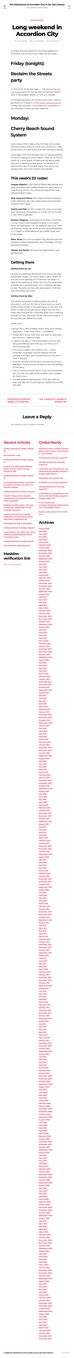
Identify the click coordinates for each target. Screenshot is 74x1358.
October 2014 (44, 917)
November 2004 (45, 1243)
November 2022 (45, 652)
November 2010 (45, 1046)
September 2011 (45, 1019)
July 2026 (43, 531)
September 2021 (45, 690)
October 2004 (44, 1246)
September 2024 (45, 592)
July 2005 (43, 1221)
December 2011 (45, 1010)
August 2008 (44, 1120)
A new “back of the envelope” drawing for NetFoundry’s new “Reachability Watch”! (54, 505)
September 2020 (45, 723)
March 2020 (43, 739)
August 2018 (44, 791)
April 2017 (43, 835)
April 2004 (43, 1262)
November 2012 (45, 980)
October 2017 (44, 819)
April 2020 (43, 737)
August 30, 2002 (38, 41)
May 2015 (42, 898)
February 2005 (45, 1235)
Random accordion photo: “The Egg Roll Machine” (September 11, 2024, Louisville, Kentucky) (18, 507)
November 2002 (45, 1306)
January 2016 (44, 876)
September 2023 (45, 624)
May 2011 (42, 1029)
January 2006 (44, 1205)
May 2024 (43, 603)
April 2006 (43, 1196)
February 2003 (45, 1298)
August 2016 (44, 857)
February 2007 (45, 1169)
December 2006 (45, 1175)
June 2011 (42, 1027)
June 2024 (43, 600)
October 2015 (44, 884)
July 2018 (42, 794)
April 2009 (43, 1098)
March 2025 (43, 575)
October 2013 (44, 950)
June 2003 (43, 1287)
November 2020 (45, 717)
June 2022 (43, 665)
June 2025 (43, 567)
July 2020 (43, 728)
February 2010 (44, 1071)
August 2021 (44, 693)
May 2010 (42, 1062)
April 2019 (43, 769)
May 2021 (42, 701)
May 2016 (42, 865)
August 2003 (44, 1281)
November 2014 (45, 915)
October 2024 (44, 589)
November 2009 (45, 1079)
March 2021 (43, 707)
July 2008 (43, 1123)
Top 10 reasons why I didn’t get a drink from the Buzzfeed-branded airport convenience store (19, 534)
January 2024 (44, 613)
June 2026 (43, 534)
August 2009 (44, 1087)
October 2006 (44, 1180)
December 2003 (45, 1270)
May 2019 (42, 767)
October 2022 (44, 655)
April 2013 (43, 967)
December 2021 (45, 682)
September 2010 (45, 1051)
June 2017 (43, 830)
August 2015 (44, 890)
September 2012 (45, 986)
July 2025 (43, 564)
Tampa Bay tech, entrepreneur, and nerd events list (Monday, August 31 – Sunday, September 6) (54, 471)
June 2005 (43, 1224)
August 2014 (44, 923)
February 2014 (44, 939)
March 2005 (43, 1232)
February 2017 (44, 841)
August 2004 (44, 1251)
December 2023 (45, 616)
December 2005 (45, 1207)
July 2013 (42, 958)
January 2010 (44, 1073)
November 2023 (45, 619)
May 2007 (43, 1161)
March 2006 (43, 1199)
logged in (25, 424)
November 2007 (45, 1144)
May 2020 (43, 734)
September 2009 (45, 1084)
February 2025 (45, 578)
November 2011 (45, 1013)
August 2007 (44, 1153)
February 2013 (44, 972)
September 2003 (45, 1279)
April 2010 (43, 1065)
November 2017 (45, 816)
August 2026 (44, 529)
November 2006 (45, 1177)
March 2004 (44, 1265)
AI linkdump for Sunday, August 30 (53, 458)
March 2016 (43, 871)
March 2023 (43, 641)
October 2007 (44, 1147)
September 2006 (45, 1183)
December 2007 (45, 1142)
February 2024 (45, 611)
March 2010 (43, 1068)
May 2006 (43, 1194)
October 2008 (44, 1114)
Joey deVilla (23, 41)
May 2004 (43, 1259)
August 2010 (44, 1054)
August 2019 (44, 759)
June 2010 (43, 1060)
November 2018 (45, 783)
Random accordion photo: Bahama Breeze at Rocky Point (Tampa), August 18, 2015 (18, 468)
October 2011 (44, 1016)
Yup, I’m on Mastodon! (12, 564)
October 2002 (44, 1309)
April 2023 (43, 638)
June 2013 (43, 961)
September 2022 (45, 657)
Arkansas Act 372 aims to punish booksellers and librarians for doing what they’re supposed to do (18, 516)
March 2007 (43, 1166)
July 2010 (42, 1057)
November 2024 (45, 586)
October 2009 (44, 1081)
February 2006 (45, 1202)
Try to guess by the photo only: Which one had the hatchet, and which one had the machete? (19, 484)
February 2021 (44, 709)
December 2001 (45, 1336)
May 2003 (43, 1289)
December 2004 (45, 1240)
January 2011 (44, 1040)
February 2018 (44, 808)
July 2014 (42, 925)
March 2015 (43, 904)
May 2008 (43, 1128)
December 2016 (45, 846)
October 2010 (44, 1049)
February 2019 (44, 775)
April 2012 (43, 999)
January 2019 (44, 778)
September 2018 (45, 789)
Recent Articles (17, 442)
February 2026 (45, 545)
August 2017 (44, 824)
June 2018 (43, 797)
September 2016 (45, 854)
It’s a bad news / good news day (17, 546)
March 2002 (43, 1328)
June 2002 (43, 1320)
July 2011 (42, 1024)
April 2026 (43, 540)
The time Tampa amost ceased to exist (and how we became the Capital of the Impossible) (19, 498)
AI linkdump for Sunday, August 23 (53, 482)
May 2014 (42, 931)
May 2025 (43, 570)
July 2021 (42, 696)
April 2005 (43, 1229)
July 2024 (43, 597)
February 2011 (44, 1038)
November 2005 (45, 1210)
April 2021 (43, 704)
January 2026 (44, 548)
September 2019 (45, 756)
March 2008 (44, 1133)
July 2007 (43, 1155)
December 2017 (45, 813)
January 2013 (44, 975)
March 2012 (43, 1002)
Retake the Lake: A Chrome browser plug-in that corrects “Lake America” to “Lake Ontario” (54, 451)
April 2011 (42, 1032)
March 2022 (43, 674)
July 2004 (43, 1254)
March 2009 (43, 1101)
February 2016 (44, 873)
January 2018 (44, 811)
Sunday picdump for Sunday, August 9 (19, 492)
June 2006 (43, 1191)
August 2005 (44, 1218)
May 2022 (43, 668)
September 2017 (45, 821)
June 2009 (43, 1092)
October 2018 (44, 786)
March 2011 (43, 1035)
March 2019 (43, 772)
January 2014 (44, 942)
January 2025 (44, 581)
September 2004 (45, 1248)
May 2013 (42, 964)
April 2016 (43, 868)
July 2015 (42, 893)
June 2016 (43, 863)
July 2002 (43, 1317)
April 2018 (43, 802)
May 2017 (42, 832)
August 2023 (44, 627)
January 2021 (44, 712)
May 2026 (43, 537)
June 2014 (43, 928)
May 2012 (42, 997)
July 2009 (43, 1090)
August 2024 (44, 594)
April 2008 (43, 1131)
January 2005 (44, 1237)
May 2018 (42, 800)
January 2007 (44, 1172)
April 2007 (43, 1164)
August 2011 (44, 1021)
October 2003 (44, 1276)
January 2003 (44, 1300)
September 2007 (45, 1150)
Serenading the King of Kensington (18, 524)
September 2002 (45, 1311)
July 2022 (43, 663)
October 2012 (44, 983)
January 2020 (44, 745)
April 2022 (43, 671)
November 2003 (45, 1273)
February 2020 (45, 742)
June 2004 (43, 1257)
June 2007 (43, 1158)
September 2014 (45, 920)
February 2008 (45, 1136)
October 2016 (44, 852)
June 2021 (43, 698)
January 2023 (44, 646)
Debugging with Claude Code (51, 478)
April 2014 (43, 934)
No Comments (54, 41)
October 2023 (44, 622)
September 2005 (45, 1216)
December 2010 (45, 1043)
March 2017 (43, 838)
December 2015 (45, 879)
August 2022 (44, 660)
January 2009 (44, 1106)
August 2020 (44, 726)
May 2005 (43, 1227)
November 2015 (45, 882)
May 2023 (43, 635)
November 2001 (45, 1339)
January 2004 (44, 1268)
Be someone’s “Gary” (12, 455)
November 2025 (45, 553)
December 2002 (45, 1303)
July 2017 (42, 827)
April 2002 (43, 1325)
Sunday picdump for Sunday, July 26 (18, 541)
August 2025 (44, 561)
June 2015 (43, 895)
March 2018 (43, 805)
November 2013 (45, 947)
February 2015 (44, 906)
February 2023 (45, 644)
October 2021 (44, 687)
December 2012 (45, 977)
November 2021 (45, 685)
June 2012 (43, 994)
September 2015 (45, 887)
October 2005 (44, 1213)
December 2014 (45, 912)
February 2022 (45, 676)
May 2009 (43, 1095)
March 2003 (43, 1295)
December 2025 (45, 551)
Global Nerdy (50, 442)
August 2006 (44, 1185)
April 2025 (43, 572)
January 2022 (44, 679)
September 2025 (45, 559)
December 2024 (45, 583)
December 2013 (45, 945)
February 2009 (45, 1103)
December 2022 (45, 649)
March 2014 (43, 936)
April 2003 (43, 1292)
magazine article (50, 103)
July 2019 (42, 761)
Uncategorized (37, 20)
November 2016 (45, 849)
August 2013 (44, 956)
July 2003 (43, 1284)
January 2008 (44, 1139)
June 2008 (43, 1125)
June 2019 (43, 764)
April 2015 (43, 901)
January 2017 (44, 843)
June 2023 (43, 633)
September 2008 (45, 1117)
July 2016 (42, 860)
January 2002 (44, 1333)
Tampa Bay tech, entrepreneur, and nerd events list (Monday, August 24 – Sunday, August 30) (54, 495)
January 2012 (44, 1008)
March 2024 (43, 608)
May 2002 (43, 1322)
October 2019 (44, 753)
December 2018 (45, 780)
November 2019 (45, 750)
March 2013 (43, 969)
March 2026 (43, 542)
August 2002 (44, 1314)
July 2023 (43, 630)
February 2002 (45, 1331)
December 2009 (45, 1076)
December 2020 (45, 715)
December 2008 (45, 1109)
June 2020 (43, 731)
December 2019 (45, 748)
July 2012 (42, 991)
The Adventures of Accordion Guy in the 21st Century (37, 4)
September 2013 (45, 953)
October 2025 (44, 556)
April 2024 (43, 605)
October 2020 (44, 720)
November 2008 (45, 1112)
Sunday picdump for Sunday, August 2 (19, 528)
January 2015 (44, 909)
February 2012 (44, 1005)
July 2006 (43, 1188)
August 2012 (44, 988)
